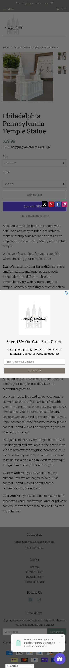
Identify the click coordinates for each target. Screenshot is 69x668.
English (13, 665)
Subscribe (34, 370)
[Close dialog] (66, 292)
